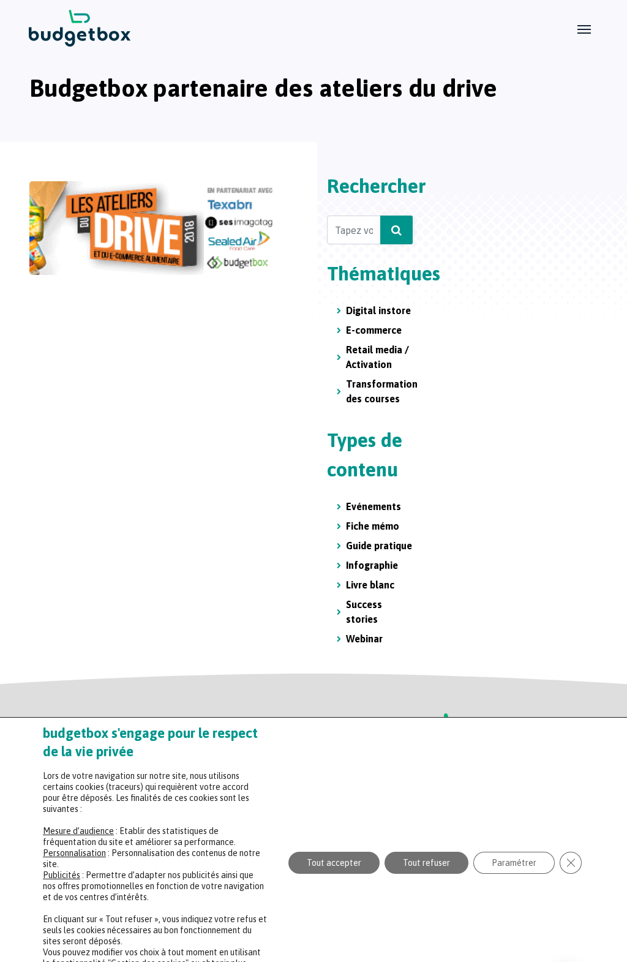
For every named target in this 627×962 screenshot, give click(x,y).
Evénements (373, 506)
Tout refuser (426, 863)
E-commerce (374, 330)
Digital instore (378, 310)
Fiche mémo (372, 526)
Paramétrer (514, 863)
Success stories (364, 612)
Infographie (372, 565)
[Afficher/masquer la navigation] (584, 28)
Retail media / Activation (377, 357)
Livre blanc (370, 584)
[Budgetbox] (80, 28)
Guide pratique (379, 545)
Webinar (364, 638)
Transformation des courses (382, 391)
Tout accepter (334, 863)
